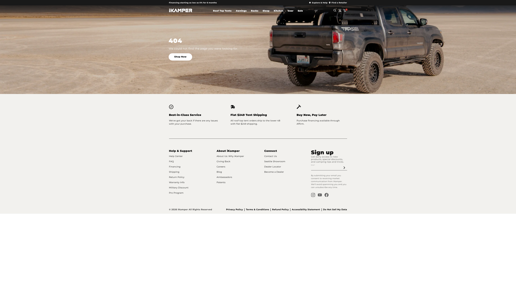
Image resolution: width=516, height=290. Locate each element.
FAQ (171, 161)
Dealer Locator (272, 167)
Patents (221, 182)
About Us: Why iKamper (230, 156)
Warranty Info (177, 182)
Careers (221, 167)
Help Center (176, 156)
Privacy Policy (234, 209)
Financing (175, 167)
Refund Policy (280, 209)
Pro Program (176, 193)
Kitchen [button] (279, 11)
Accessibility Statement (306, 209)
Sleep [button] (266, 11)
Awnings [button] (241, 11)
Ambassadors (224, 177)
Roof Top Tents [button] (222, 11)
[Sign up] (344, 167)
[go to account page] (340, 10)
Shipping (174, 172)
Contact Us (270, 156)
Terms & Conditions (257, 209)
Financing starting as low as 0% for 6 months (193, 2)
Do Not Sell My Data (335, 209)
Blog (219, 172)
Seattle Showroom (274, 161)
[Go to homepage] (180, 11)
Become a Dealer (274, 172)
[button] (318, 2)
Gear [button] (290, 11)
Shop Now (180, 57)
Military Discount (179, 187)
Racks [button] (254, 11)
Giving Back (223, 161)
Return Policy (176, 177)
